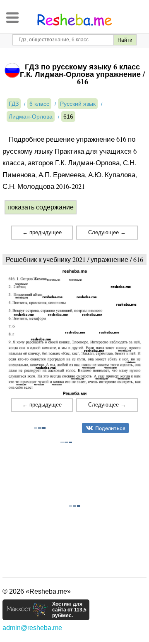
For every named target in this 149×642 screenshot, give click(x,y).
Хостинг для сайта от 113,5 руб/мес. (69, 609)
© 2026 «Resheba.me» (36, 591)
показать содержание (40, 207)
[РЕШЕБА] (74, 19)
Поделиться (110, 428)
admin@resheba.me (32, 627)
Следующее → (107, 232)
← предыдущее (42, 232)
